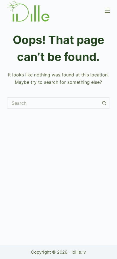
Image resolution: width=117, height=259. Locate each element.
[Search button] (104, 103)
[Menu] (107, 10)
